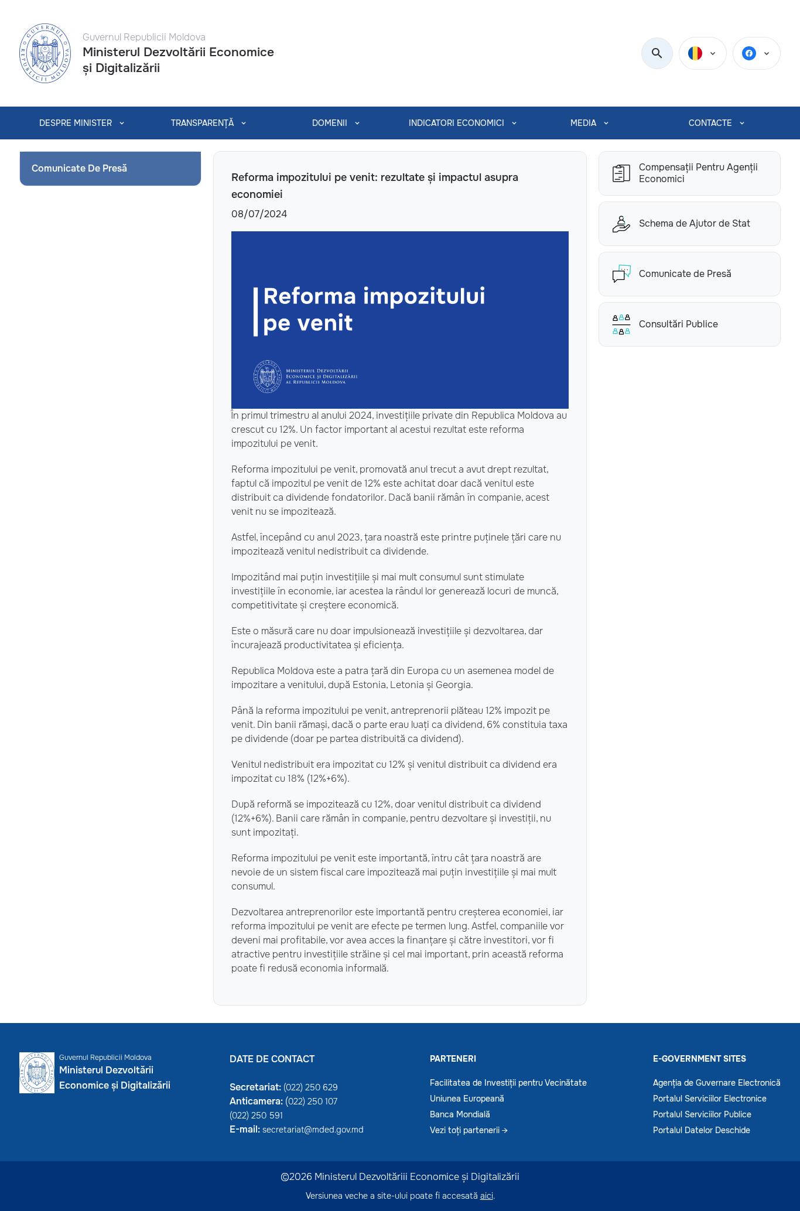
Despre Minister (75, 123)
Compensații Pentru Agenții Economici (698, 173)
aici (486, 1196)
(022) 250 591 (256, 1115)
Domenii (329, 123)
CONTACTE (710, 123)
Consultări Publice (678, 324)
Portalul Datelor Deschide (701, 1130)
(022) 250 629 (310, 1087)
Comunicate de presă (79, 168)
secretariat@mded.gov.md (313, 1129)
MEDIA (583, 123)
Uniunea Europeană (467, 1098)
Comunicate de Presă (685, 274)
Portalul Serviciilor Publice (702, 1114)
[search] (657, 53)
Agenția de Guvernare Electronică (717, 1082)
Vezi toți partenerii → (469, 1130)
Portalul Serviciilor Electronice (710, 1098)
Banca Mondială (460, 1114)
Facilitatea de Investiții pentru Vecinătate (508, 1082)
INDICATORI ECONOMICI (456, 123)
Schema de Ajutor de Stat (694, 223)
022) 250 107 (312, 1101)
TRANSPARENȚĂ (202, 123)
